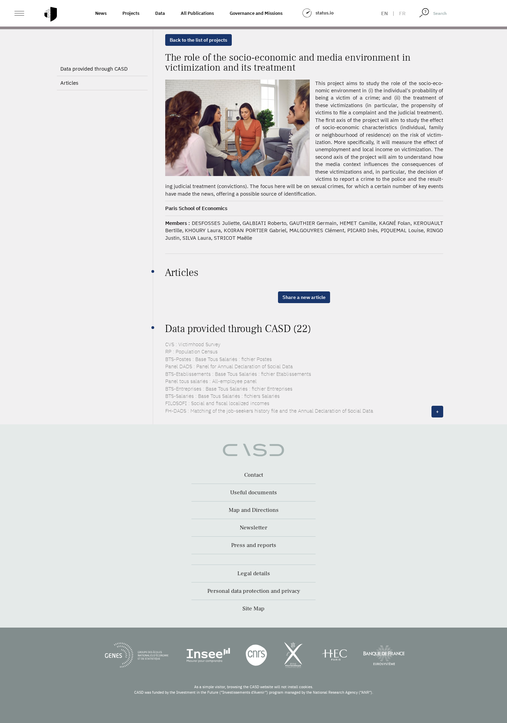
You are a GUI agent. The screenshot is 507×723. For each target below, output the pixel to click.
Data (160, 13)
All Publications (197, 13)
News (101, 13)
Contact (253, 475)
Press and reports (253, 545)
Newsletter (253, 527)
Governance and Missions (256, 13)
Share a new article (304, 297)
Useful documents (253, 492)
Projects (130, 13)
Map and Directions (254, 510)
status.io (325, 13)
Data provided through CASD (94, 68)
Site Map (253, 608)
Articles (69, 83)
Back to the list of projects (198, 40)
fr (402, 13)
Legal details (253, 573)
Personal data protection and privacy (253, 591)
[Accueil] (51, 14)
